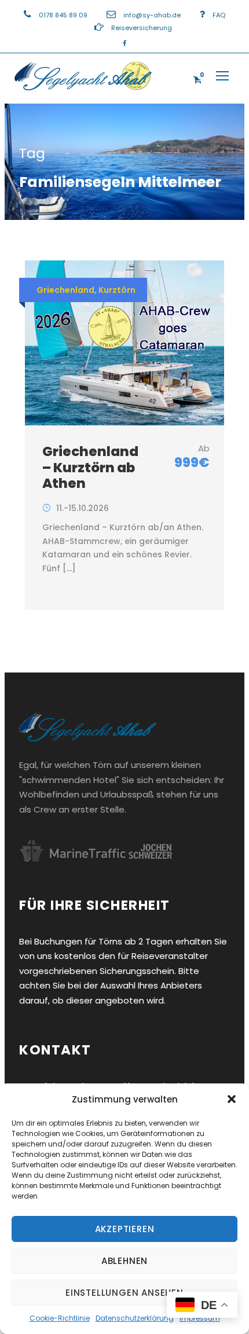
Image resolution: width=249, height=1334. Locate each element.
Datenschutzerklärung (135, 1318)
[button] (231, 1099)
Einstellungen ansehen (124, 1293)
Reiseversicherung (141, 27)
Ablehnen (124, 1261)
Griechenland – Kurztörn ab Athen (90, 467)
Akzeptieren (125, 1229)
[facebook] (124, 43)
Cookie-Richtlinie (60, 1318)
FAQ (219, 15)
